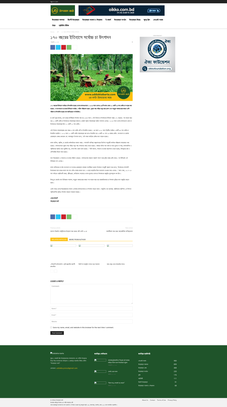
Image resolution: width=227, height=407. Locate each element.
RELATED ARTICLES (59, 239)
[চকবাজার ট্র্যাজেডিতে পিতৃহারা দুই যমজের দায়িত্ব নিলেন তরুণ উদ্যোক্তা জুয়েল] (100, 362)
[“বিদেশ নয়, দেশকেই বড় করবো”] (100, 385)
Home (52, 32)
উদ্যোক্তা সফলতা (58, 20)
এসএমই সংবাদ (158, 20)
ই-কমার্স (108, 20)
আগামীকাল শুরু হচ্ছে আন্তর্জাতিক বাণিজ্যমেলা (119, 231)
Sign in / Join (54, 1)
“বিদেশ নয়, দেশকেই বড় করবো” (116, 383)
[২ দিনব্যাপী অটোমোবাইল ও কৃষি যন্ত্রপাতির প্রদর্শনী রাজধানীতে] (63, 253)
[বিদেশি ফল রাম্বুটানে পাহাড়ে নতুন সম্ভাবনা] (91, 253)
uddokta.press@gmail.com (66, 368)
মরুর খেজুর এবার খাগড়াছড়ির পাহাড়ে (116, 264)
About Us (145, 400)
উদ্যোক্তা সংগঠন (120, 20)
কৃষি (58, 32)
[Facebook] (52, 47)
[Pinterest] (63, 47)
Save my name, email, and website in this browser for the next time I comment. (83, 327)
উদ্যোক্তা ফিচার (134, 20)
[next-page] (55, 271)
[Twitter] (58, 47)
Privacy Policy (172, 400)
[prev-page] (51, 271)
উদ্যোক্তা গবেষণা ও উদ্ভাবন (92, 20)
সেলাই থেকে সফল (112, 371)
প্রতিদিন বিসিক (64, 25)
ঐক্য (53, 25)
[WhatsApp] (69, 47)
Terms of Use (161, 400)
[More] (74, 47)
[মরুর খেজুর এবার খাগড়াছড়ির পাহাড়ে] (120, 253)
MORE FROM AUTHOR (77, 239)
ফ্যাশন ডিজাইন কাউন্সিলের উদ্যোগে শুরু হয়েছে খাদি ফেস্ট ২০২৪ (68, 231)
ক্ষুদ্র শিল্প (147, 20)
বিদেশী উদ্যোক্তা (73, 20)
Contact (152, 400)
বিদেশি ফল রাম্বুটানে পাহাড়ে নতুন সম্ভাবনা (89, 264)
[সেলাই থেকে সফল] (100, 373)
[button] (174, 20)
